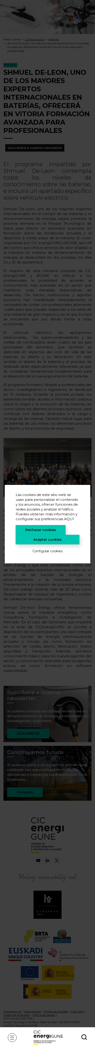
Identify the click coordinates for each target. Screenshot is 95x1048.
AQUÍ (69, 519)
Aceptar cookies (47, 539)
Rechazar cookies (40, 530)
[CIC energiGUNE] (48, 1037)
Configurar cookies (47, 551)
